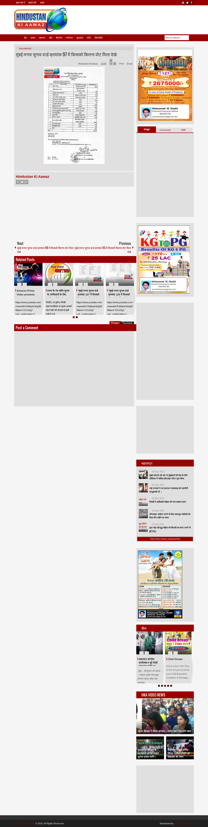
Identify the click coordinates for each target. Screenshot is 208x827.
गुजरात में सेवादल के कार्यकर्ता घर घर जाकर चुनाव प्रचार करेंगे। (148, 753)
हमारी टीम (32, 2)
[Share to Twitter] (35, 277)
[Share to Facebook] (31, 277)
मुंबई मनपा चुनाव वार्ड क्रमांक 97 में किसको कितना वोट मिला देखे (66, 54)
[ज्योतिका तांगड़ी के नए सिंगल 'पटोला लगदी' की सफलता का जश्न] (180, 747)
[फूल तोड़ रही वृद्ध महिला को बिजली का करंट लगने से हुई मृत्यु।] (143, 527)
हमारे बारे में (20, 2)
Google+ (26, 182)
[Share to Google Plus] (39, 277)
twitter (187, 2)
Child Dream (175, 659)
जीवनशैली (98, 37)
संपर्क (42, 2)
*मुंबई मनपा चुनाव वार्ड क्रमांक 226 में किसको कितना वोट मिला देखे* (119, 294)
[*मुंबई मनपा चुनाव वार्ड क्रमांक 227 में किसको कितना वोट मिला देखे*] (89, 274)
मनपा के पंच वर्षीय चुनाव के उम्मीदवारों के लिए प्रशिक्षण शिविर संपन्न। (58, 294)
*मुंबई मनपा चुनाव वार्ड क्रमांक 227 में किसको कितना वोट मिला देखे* (88, 294)
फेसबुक (147, 129)
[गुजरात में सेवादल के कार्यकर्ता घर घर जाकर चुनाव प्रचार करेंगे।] (150, 747)
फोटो (89, 37)
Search (191, 37)
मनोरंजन (69, 37)
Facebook (18, 182)
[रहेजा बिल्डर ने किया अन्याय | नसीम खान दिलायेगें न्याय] (165, 716)
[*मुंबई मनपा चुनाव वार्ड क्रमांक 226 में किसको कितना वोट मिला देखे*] (120, 274)
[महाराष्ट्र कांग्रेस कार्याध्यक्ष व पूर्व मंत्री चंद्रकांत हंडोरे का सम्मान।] (149, 642)
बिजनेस (59, 37)
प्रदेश (32, 37)
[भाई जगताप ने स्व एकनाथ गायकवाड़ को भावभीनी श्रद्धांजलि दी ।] (143, 487)
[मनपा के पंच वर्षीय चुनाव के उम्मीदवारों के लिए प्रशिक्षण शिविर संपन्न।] (59, 274)
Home (19, 37)
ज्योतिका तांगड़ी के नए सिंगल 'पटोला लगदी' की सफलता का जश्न (179, 753)
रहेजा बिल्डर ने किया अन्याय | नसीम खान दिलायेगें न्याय (164, 731)
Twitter (22, 182)
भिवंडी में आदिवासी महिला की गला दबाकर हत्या (167, 502)
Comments (165, 130)
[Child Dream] (178, 642)
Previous (16, 274)
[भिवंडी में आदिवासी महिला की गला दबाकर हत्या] (143, 501)
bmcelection (25, 48)
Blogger (115, 322)
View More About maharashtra (165, 539)
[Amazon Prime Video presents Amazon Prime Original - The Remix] (28, 274)
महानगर (42, 37)
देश (25, 37)
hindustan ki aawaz (184, 823)
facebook (192, 2)
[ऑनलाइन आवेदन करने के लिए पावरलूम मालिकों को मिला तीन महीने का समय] (143, 513)
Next (132, 274)
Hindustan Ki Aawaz (88, 63)
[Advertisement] (138, 15)
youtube (183, 2)
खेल (50, 37)
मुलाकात (80, 37)
